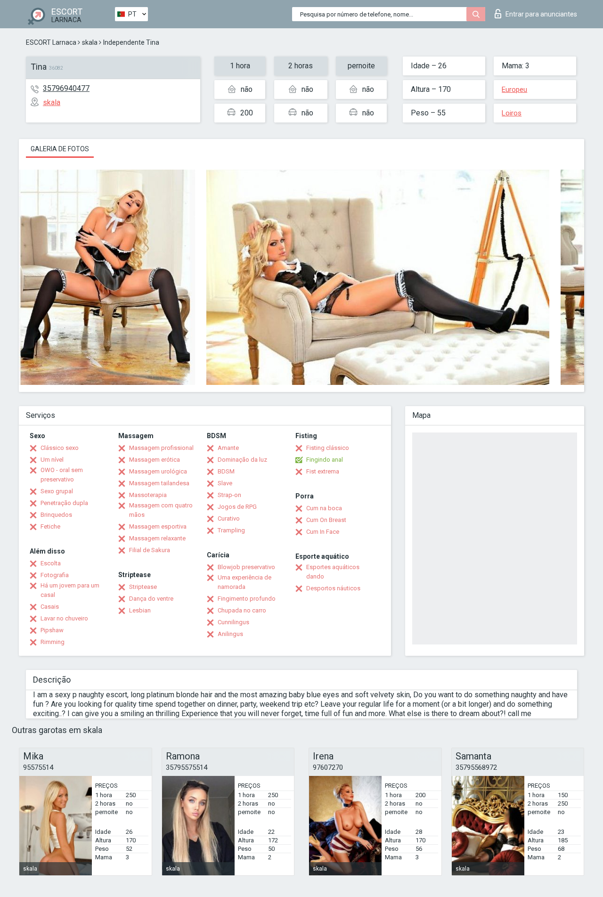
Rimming (53, 641)
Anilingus (230, 633)
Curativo (229, 518)
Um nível (52, 459)
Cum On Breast (326, 519)
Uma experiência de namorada (244, 582)
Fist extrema (322, 471)
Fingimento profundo (247, 598)
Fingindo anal (324, 459)
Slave (225, 483)
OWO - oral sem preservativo (62, 474)
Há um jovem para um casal (70, 590)
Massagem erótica (154, 459)
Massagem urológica (158, 471)
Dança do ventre (151, 598)
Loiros (512, 113)
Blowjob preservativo (246, 567)
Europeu (514, 89)
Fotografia (55, 575)
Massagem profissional (161, 447)
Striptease (143, 586)
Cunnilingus (233, 622)
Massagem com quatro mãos (161, 510)
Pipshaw (52, 630)
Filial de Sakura (149, 550)
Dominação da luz (242, 459)
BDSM (226, 471)
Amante (228, 447)
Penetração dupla (64, 502)
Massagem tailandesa (159, 483)
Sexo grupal (57, 491)
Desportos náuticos (333, 588)
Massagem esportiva (158, 526)
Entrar (541, 14)
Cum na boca (324, 508)
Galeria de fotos (60, 149)
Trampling (231, 530)
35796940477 (66, 88)
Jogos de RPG (237, 506)
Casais (50, 606)
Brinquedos (56, 514)
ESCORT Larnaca (51, 42)
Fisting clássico (327, 447)
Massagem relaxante (157, 538)
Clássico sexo (60, 447)
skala (90, 42)
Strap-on (229, 494)
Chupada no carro (242, 610)
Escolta (51, 563)
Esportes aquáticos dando (332, 571)
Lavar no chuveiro (64, 618)
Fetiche (50, 526)
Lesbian (140, 610)
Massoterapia (148, 494)
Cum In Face (322, 531)
